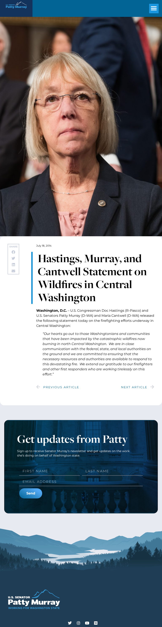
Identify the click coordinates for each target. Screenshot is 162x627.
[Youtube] (87, 623)
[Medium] (96, 623)
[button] (154, 8)
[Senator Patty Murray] (16, 10)
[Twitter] (70, 623)
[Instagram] (78, 623)
